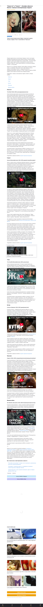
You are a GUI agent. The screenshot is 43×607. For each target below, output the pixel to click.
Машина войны (11, 87)
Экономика (4, 39)
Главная (3, 34)
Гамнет (9, 79)
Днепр (4, 51)
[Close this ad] (0, 6)
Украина (3, 36)
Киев (4, 49)
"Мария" (12, 336)
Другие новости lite (21, 592)
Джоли (14, 473)
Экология (4, 42)
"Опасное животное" (24, 430)
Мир (23, 39)
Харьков (23, 51)
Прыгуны (10, 85)
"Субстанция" (31, 428)
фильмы (9, 473)
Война (23, 34)
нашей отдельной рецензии (26, 155)
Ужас (9, 81)
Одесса (4, 53)
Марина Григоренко (11, 9)
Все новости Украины (21, 595)
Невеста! (10, 76)
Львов (23, 49)
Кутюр (9, 83)
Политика (24, 36)
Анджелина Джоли (32, 334)
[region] (21, 49)
